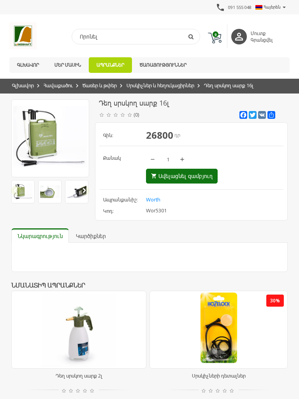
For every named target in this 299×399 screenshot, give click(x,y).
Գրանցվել (262, 40)
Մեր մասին (68, 65)
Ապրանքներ (110, 65)
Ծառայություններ (163, 65)
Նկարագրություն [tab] (40, 236)
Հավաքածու (58, 85)
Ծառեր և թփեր (100, 85)
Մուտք (258, 33)
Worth (153, 199)
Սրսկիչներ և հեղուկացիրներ (160, 85)
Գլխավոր (28, 65)
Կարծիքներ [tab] (91, 236)
